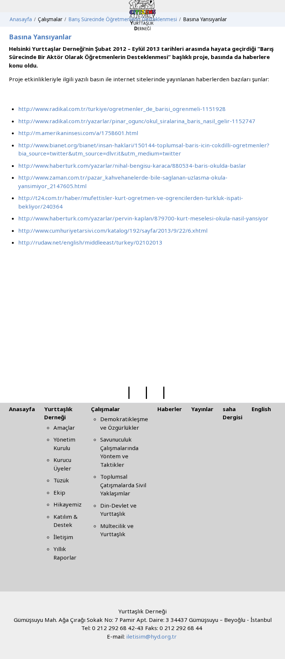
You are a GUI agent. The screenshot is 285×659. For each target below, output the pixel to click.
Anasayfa (22, 409)
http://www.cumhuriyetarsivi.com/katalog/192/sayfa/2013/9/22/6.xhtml (112, 230)
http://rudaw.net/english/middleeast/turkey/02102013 (90, 242)
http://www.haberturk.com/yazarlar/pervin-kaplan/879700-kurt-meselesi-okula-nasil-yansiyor (143, 218)
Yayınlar (202, 409)
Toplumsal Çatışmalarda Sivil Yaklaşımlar (123, 485)
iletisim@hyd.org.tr (151, 636)
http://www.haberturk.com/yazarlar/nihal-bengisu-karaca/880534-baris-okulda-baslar (132, 165)
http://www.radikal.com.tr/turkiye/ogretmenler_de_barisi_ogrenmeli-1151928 (122, 108)
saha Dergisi (232, 413)
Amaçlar (64, 427)
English (261, 409)
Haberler (169, 409)
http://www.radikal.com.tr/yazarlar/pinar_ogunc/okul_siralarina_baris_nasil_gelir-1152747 (136, 121)
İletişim (63, 537)
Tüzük (61, 480)
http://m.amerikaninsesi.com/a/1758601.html (78, 133)
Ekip (59, 492)
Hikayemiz (67, 504)
